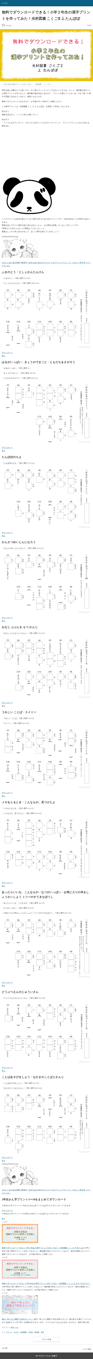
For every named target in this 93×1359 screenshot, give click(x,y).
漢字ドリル (15, 1327)
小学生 (30, 1332)
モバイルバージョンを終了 (46, 1356)
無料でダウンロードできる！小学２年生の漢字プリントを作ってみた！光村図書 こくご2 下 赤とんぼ (43, 1248)
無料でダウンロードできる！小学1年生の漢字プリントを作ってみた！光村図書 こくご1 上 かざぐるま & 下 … (46, 1283)
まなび (16, 1332)
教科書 (36, 1332)
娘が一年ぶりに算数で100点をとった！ (18, 1319)
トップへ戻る (86, 1349)
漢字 (42, 1332)
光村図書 (23, 1332)
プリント (9, 1332)
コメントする (46, 1339)
